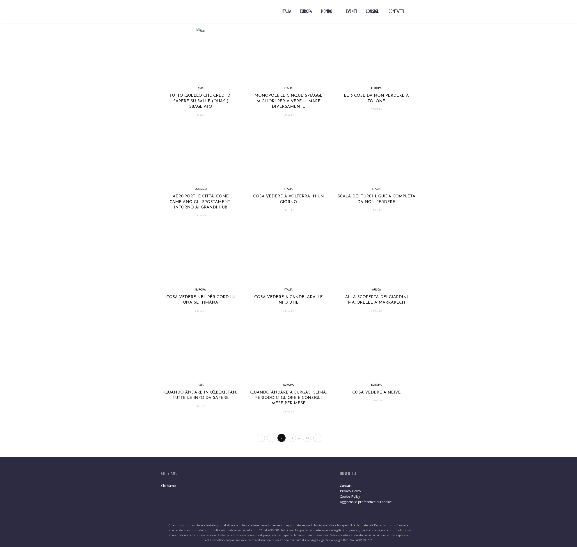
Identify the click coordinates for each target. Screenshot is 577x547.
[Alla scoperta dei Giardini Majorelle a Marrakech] (376, 255)
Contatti (396, 11)
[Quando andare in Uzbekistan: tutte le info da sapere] (200, 351)
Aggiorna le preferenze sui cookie (366, 501)
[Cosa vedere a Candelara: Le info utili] (288, 255)
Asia (201, 88)
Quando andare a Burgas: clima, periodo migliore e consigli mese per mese (288, 398)
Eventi (351, 11)
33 (307, 438)
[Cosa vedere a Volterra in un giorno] (288, 155)
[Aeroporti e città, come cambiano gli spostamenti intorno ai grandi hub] (200, 155)
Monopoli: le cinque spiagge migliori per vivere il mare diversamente (288, 101)
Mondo (326, 11)
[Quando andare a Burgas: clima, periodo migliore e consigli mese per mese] (288, 351)
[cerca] (412, 11)
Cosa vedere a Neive (376, 393)
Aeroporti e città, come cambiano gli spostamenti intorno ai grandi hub (200, 202)
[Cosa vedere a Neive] (376, 351)
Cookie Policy (350, 496)
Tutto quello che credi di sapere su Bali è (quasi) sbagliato (200, 101)
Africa (376, 289)
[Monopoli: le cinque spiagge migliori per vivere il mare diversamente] (288, 54)
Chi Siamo (168, 485)
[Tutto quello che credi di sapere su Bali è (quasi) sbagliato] (200, 30)
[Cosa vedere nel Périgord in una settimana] (200, 255)
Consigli (373, 11)
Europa (306, 11)
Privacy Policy (350, 491)
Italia (286, 11)
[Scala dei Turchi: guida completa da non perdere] (376, 155)
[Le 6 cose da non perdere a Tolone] (376, 54)
